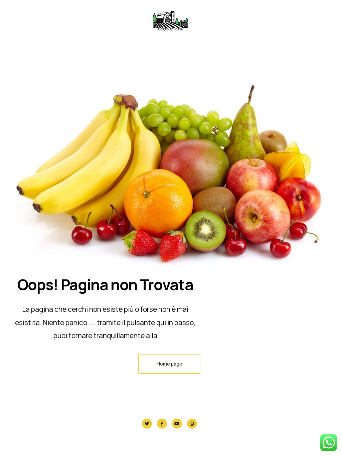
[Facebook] (162, 424)
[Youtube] (177, 424)
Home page (169, 364)
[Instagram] (192, 424)
